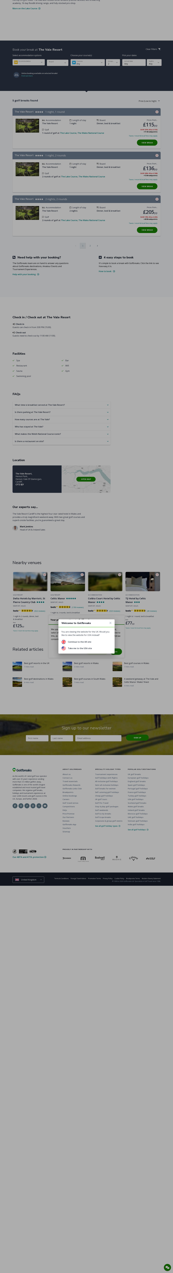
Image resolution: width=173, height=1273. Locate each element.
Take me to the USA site (80, 648)
